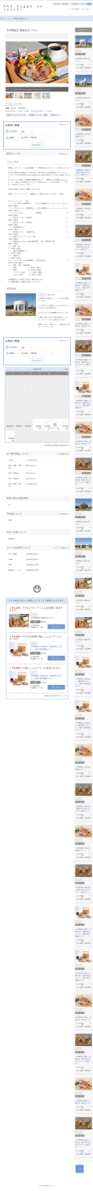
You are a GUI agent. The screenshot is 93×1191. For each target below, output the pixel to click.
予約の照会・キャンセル (80, 9)
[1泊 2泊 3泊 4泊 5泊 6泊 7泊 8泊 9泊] (26, 131)
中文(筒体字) (65, 4)
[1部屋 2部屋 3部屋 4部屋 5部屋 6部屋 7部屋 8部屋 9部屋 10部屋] (13, 137)
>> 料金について (63, 124)
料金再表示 (37, 145)
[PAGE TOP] (80, 1169)
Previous (8, 62)
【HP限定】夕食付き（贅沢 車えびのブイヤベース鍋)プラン (83, 172)
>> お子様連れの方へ (63, 454)
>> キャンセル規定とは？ (61, 548)
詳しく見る (56, 627)
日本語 (89, 4)
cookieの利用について (46, 1185)
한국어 (83, 4)
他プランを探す (55, 428)
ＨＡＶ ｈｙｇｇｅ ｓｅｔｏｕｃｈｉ (23, 8)
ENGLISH (56, 4)
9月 (66, 369)
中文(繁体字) (75, 4)
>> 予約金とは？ (64, 514)
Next (66, 62)
